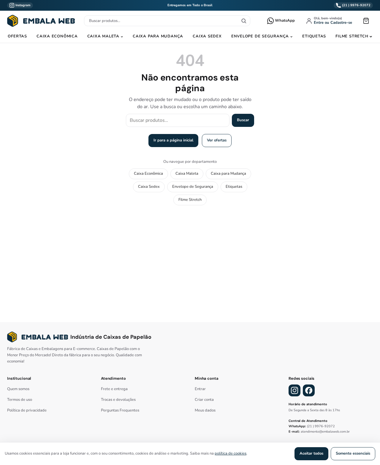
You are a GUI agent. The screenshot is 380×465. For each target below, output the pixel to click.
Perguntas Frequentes (120, 410)
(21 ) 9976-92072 (321, 426)
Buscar (243, 120)
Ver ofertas (217, 140)
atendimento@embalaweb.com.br (325, 431)
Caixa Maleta (103, 36)
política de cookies (230, 453)
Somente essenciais (353, 453)
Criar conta (204, 399)
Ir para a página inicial (173, 140)
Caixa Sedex (207, 36)
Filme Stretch (351, 36)
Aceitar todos (311, 453)
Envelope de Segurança (260, 36)
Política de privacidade (27, 410)
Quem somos (18, 389)
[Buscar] (243, 20)
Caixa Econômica (57, 36)
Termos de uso (19, 399)
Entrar (200, 389)
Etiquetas (314, 36)
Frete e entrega (114, 389)
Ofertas (17, 36)
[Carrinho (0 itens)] (366, 20)
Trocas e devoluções (118, 399)
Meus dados (205, 410)
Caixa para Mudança (158, 36)
